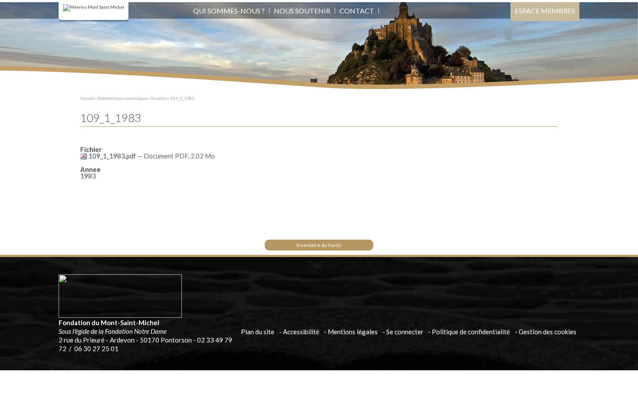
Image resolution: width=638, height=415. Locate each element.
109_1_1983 (182, 98)
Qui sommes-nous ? (229, 10)
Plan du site (257, 332)
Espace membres (545, 10)
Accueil (87, 98)
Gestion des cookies (547, 332)
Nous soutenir (302, 10)
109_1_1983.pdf (112, 156)
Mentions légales (353, 332)
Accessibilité (301, 332)
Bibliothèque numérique (123, 98)
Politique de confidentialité (471, 332)
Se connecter (405, 332)
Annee (90, 169)
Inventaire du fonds (319, 245)
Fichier (91, 149)
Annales (159, 98)
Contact (356, 10)
